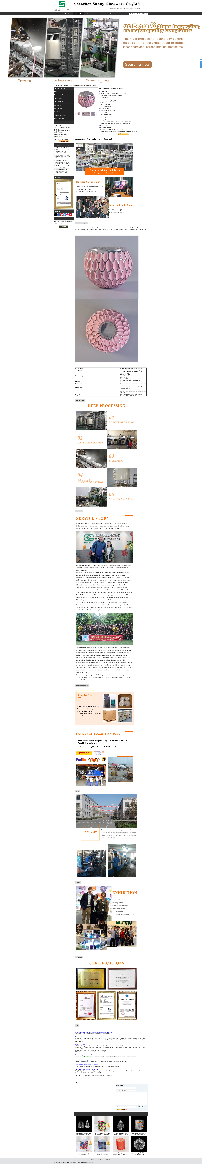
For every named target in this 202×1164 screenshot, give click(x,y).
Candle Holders (68, 85)
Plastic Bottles (58, 108)
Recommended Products (60, 95)
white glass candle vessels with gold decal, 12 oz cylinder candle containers (62, 171)
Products (79, 14)
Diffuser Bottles (58, 101)
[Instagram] (67, 214)
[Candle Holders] (101, 49)
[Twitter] (55, 214)
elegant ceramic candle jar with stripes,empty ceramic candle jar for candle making (62, 166)
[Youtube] (61, 214)
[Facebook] (58, 214)
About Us (68, 14)
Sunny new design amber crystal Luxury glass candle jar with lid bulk (62, 161)
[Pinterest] (70, 214)
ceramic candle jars (59, 118)
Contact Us (108, 14)
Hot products (57, 91)
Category (60, 85)
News (88, 14)
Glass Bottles (57, 105)
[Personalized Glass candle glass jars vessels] (86, 99)
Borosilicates (57, 112)
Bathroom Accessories (60, 115)
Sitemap (91, 1162)
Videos (98, 14)
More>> (70, 145)
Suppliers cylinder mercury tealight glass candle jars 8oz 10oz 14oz (62, 156)
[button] (100, 82)
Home (58, 14)
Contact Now (64, 141)
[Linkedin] (64, 214)
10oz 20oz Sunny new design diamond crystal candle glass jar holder (61, 150)
